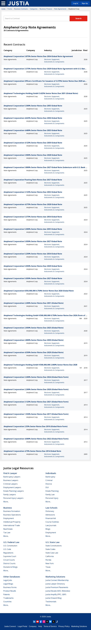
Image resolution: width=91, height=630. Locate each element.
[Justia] (18, 3)
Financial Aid (51, 518)
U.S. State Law (52, 542)
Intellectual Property (11, 522)
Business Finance (46, 9)
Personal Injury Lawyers (13, 498)
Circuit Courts (9, 560)
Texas (48, 567)
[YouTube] (37, 621)
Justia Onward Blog (53, 598)
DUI (47, 487)
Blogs (48, 529)
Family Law (50, 494)
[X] (53, 621)
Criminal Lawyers (10, 484)
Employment (8, 518)
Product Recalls (9, 591)
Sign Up (85, 3)
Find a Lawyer (10, 473)
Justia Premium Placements (57, 587)
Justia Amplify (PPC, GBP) (56, 594)
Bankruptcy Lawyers (11, 477)
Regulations (8, 553)
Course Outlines (52, 522)
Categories (34, 9)
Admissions (50, 515)
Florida (48, 560)
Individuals (51, 473)
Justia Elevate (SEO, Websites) (58, 591)
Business (7, 507)
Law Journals (51, 525)
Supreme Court (9, 556)
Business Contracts (21, 9)
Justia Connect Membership (57, 580)
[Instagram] (44, 621)
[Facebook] (40, 621)
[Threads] (47, 621)
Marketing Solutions (55, 576)
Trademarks (8, 598)
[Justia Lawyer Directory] (56, 621)
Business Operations (12, 515)
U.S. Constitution (10, 545)
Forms (10, 9)
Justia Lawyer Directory (55, 584)
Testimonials (51, 601)
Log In (75, 3)
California (50, 556)
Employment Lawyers (12, 487)
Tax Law (6, 532)
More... (6, 501)
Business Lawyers (10, 480)
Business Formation (11, 511)
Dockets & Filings (10, 567)
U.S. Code (7, 549)
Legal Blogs (8, 584)
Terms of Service (50, 626)
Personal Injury (52, 498)
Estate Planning (52, 491)
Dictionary (50, 511)
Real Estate (8, 529)
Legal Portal (22, 626)
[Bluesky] (50, 621)
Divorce (49, 484)
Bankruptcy (50, 477)
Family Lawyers (9, 494)
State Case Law (52, 553)
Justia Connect (10, 626)
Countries (7, 601)
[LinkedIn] (34, 621)
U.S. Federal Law (11, 542)
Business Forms (10, 587)
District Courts (9, 563)
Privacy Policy (64, 626)
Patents (6, 594)
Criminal (49, 480)
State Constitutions (54, 545)
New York (50, 563)
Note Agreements (60, 9)
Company (33, 626)
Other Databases (11, 576)
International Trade (11, 525)
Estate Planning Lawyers (13, 491)
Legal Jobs (7, 580)
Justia (3, 9)
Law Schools (51, 507)
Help (40, 626)
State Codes (50, 549)
